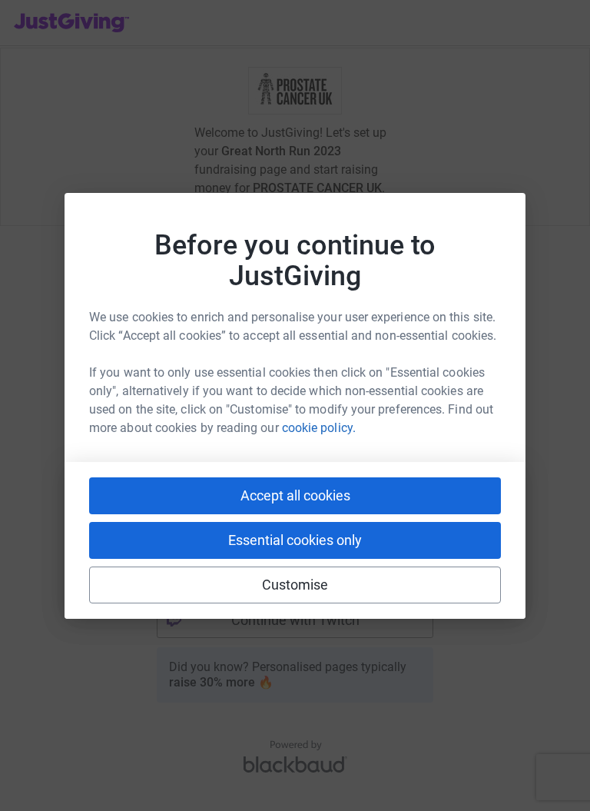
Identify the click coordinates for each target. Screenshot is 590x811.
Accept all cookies (295, 495)
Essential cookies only (295, 540)
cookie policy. (319, 427)
